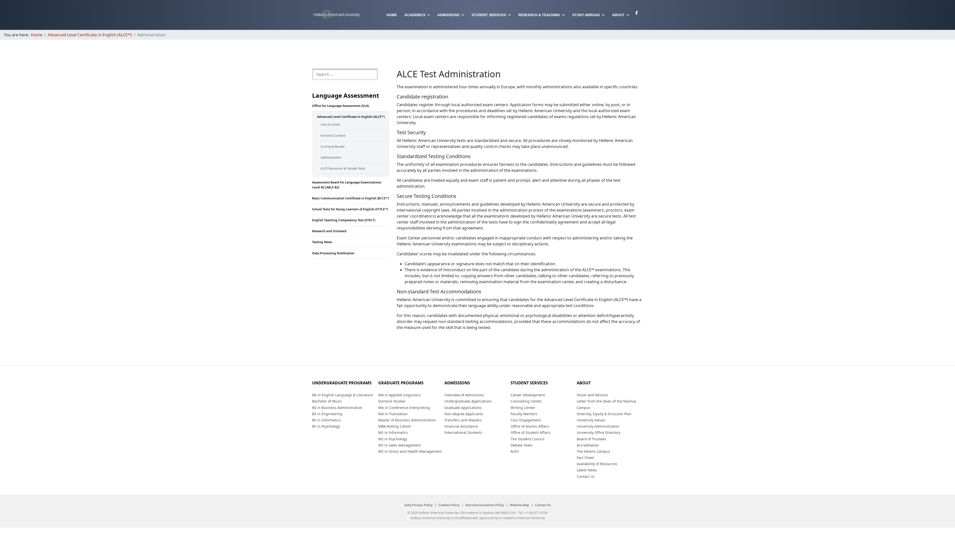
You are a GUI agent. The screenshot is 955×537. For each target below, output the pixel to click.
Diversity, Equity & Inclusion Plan (604, 413)
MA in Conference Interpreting (404, 407)
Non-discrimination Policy (484, 505)
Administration (331, 157)
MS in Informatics (393, 432)
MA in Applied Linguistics (399, 395)
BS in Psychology (326, 426)
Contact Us (586, 476)
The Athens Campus (593, 451)
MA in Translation (393, 413)
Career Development (528, 395)
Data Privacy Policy (418, 505)
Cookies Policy (449, 505)
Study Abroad (586, 15)
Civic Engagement (526, 420)
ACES (515, 451)
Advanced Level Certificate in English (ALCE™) (351, 117)
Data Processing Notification (333, 253)
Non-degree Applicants (463, 413)
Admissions (448, 15)
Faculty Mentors (524, 413)
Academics (414, 15)
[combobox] (345, 74)
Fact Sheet (585, 457)
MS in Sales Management (399, 445)
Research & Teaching (539, 15)
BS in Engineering (327, 413)
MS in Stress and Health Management (410, 451)
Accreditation (588, 445)
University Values (591, 420)
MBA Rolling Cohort (394, 426)
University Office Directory (598, 432)
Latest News (587, 470)
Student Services (489, 15)
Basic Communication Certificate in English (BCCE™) (350, 198)
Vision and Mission (592, 395)
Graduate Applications (463, 407)
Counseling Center (526, 401)
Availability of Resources (597, 463)
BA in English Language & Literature (342, 395)
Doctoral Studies (392, 401)
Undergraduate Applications (468, 401)
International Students (463, 432)
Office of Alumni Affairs (530, 426)
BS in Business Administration (337, 407)
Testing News (322, 242)
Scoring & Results (333, 146)
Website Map (519, 505)
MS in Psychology (392, 439)
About (618, 15)
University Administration (598, 426)
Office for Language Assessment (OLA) (340, 106)
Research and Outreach (329, 231)
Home (391, 15)
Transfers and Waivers (463, 420)
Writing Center (523, 407)
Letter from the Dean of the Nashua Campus (606, 404)
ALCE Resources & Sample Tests (343, 168)
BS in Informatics (326, 420)
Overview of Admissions (464, 395)
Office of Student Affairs (531, 432)
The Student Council (527, 439)
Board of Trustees (591, 439)
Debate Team (521, 445)
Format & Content (333, 136)
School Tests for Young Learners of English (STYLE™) (350, 209)
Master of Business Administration (407, 420)
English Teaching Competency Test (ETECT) (343, 220)
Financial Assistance (461, 426)
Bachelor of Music (327, 401)
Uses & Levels (330, 124)
